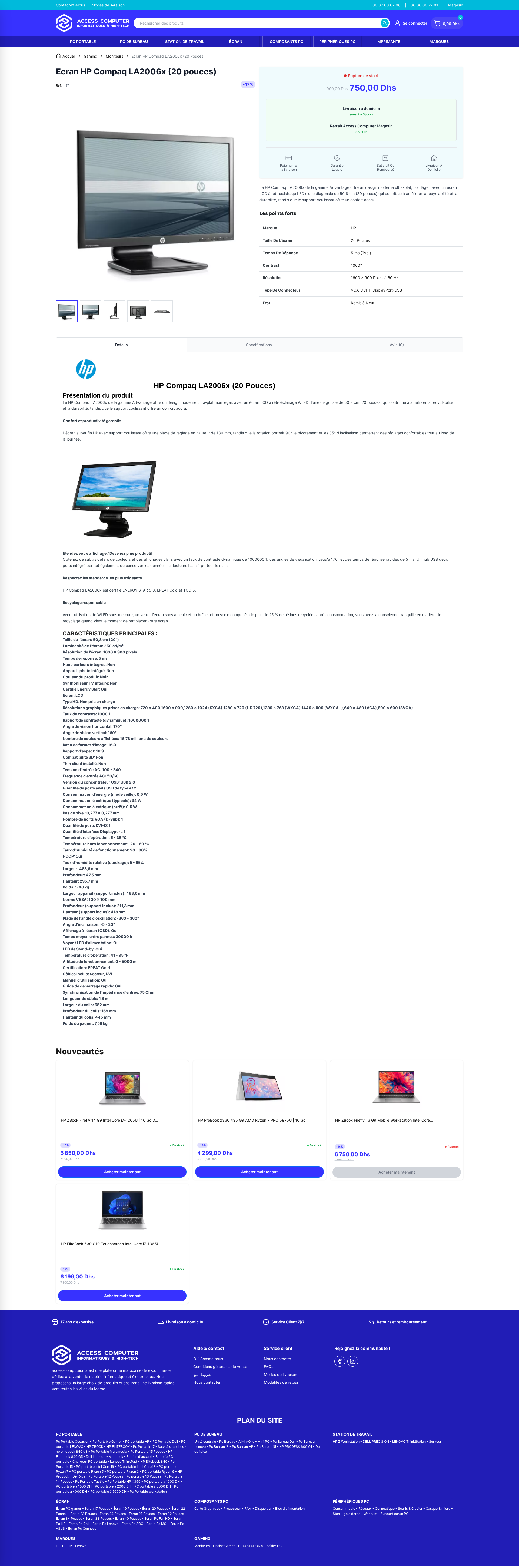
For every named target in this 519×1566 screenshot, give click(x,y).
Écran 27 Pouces (142, 1514)
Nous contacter (207, 1382)
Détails (121, 344)
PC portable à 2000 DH (113, 1486)
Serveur (435, 1441)
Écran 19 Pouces (126, 1508)
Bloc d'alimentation (290, 1508)
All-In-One (246, 1441)
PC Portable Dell (165, 1441)
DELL (60, 1546)
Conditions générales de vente (220, 1366)
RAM (248, 1508)
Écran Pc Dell (79, 1524)
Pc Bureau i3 (219, 1447)
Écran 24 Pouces (113, 1514)
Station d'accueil (139, 1457)
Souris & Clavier (410, 1508)
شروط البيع (202, 1374)
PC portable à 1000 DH (162, 1481)
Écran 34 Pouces (69, 1519)
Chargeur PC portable (89, 1461)
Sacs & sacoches (171, 1447)
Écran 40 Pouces (128, 1519)
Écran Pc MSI (157, 1524)
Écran (235, 41)
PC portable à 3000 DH (152, 1486)
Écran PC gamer (68, 1508)
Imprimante (388, 41)
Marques (439, 41)
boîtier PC (274, 1546)
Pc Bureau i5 (266, 1447)
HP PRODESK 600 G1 (295, 1447)
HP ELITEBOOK (118, 1447)
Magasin (455, 5)
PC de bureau (134, 41)
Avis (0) (397, 344)
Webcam (370, 1514)
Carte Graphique (207, 1508)
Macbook (116, 1457)
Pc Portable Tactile (89, 1481)
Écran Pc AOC (132, 1524)
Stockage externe (346, 1514)
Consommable (344, 1508)
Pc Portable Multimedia (109, 1451)
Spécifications (259, 344)
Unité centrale (205, 1441)
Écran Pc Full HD (157, 1519)
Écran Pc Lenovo (105, 1524)
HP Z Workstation (346, 1441)
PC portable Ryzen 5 (88, 1471)
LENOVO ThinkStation (409, 1441)
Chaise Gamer (224, 1546)
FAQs (268, 1366)
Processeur (232, 1508)
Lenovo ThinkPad (123, 1461)
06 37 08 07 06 (386, 5)
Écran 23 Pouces (84, 1514)
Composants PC (286, 41)
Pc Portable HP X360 (124, 1481)
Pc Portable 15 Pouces (147, 1451)
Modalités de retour (281, 1382)
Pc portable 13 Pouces (143, 1476)
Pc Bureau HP (242, 1447)
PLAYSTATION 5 (250, 1546)
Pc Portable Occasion (72, 1441)
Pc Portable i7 (144, 1447)
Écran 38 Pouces (98, 1519)
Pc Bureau (227, 1441)
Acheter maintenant (122, 1171)
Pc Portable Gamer (107, 1441)
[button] (67, 196)
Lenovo (80, 1546)
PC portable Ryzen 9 (158, 1471)
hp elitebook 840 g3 (72, 1451)
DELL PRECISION (376, 1441)
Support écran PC (394, 1514)
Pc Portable (83, 41)
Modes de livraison (108, 5)
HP (69, 1546)
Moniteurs (202, 1546)
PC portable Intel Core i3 (136, 1467)
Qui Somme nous (208, 1358)
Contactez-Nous (70, 5)
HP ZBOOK (94, 1447)
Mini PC (264, 1441)
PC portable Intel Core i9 (95, 1467)
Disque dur (263, 1508)
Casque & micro (438, 1508)
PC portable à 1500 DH (74, 1486)
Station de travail (184, 41)
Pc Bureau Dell (284, 1441)
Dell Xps (78, 1476)
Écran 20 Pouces (155, 1508)
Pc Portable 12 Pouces (105, 1476)
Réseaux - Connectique (376, 1508)
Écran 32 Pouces (171, 1514)
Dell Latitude (95, 1457)
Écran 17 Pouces (97, 1508)
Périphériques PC (337, 41)
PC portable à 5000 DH (108, 1491)
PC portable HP (137, 1441)
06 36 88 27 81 (424, 5)
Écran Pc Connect (82, 1529)
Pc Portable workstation (148, 1491)
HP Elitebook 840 (153, 1461)
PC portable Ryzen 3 (123, 1471)
